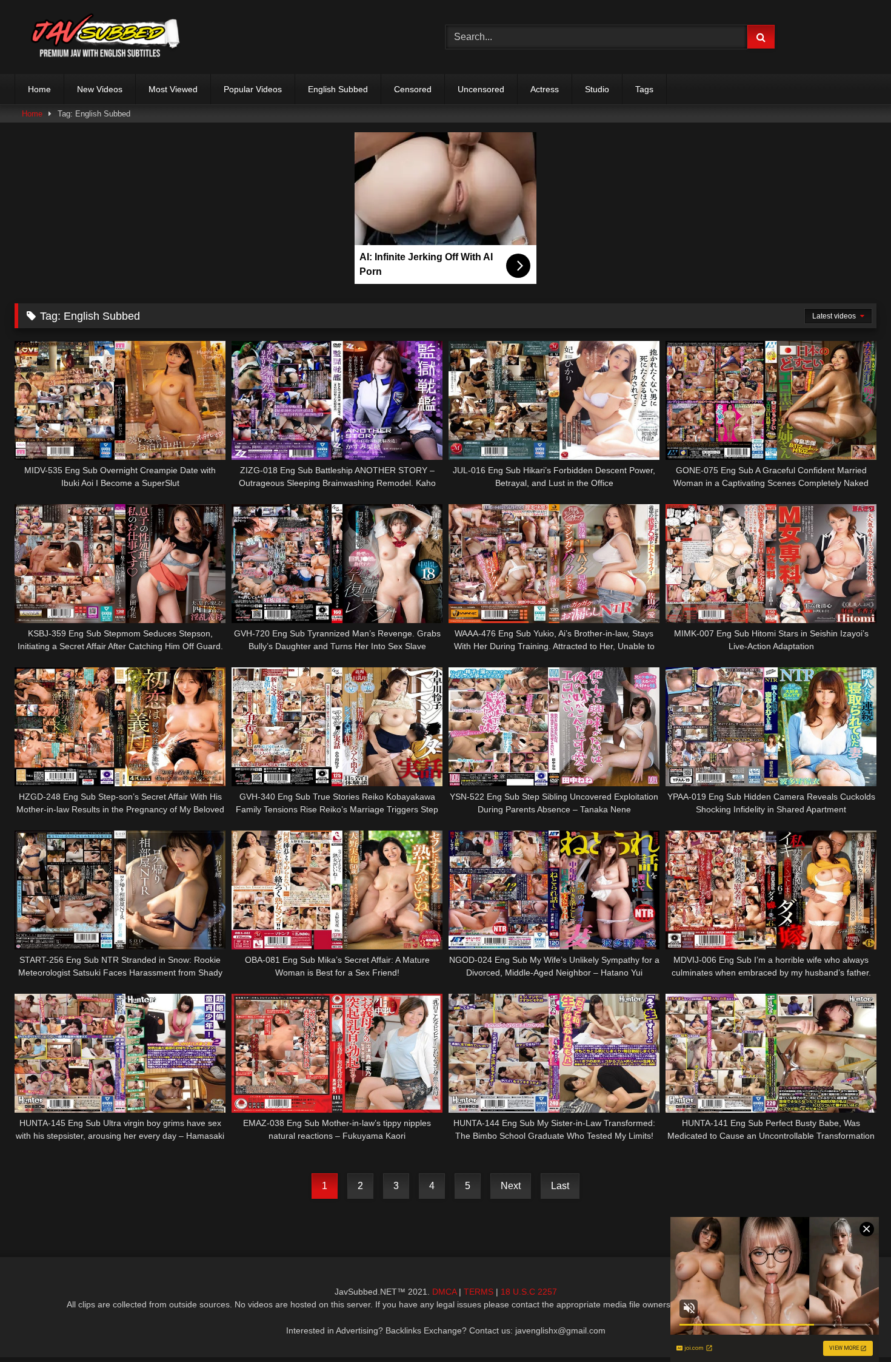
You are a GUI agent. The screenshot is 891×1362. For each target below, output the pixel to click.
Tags (644, 89)
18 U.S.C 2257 (529, 1291)
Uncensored (481, 89)
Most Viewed (173, 89)
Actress (544, 89)
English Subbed (338, 89)
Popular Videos (253, 89)
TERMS (478, 1291)
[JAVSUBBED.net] (105, 37)
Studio (597, 89)
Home (39, 89)
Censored (413, 89)
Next (511, 1186)
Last (560, 1186)
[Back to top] (853, 1326)
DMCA (444, 1291)
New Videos (99, 89)
